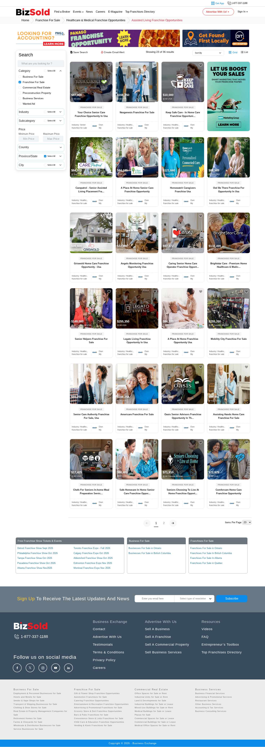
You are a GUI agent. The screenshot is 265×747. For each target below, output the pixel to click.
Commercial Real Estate (36, 87)
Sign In (242, 11)
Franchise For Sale (34, 82)
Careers (100, 11)
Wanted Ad (29, 103)
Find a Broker (62, 11)
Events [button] (77, 11)
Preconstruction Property (37, 92)
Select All (51, 71)
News (89, 11)
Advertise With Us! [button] (217, 11)
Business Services (33, 98)
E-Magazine (115, 11)
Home (25, 20)
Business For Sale (33, 76)
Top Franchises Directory (140, 11)
